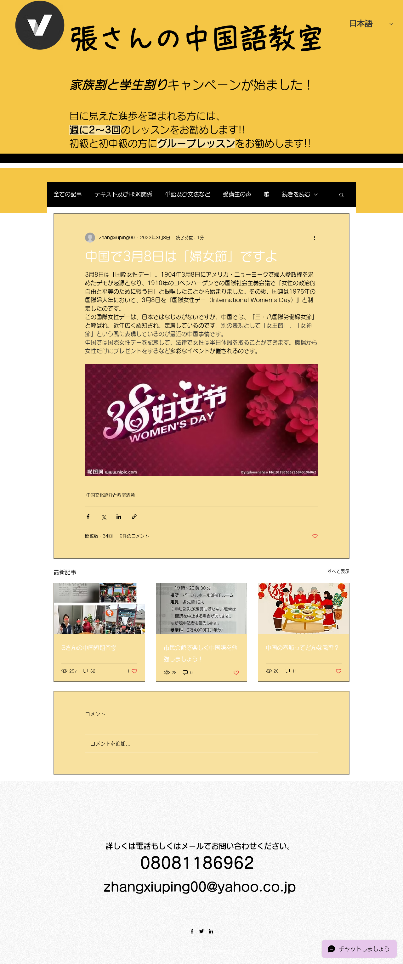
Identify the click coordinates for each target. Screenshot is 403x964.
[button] (341, 194)
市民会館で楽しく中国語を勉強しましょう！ (200, 653)
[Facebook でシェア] (88, 517)
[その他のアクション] (314, 237)
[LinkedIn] (211, 931)
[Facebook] (192, 931)
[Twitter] (201, 931)
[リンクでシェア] (134, 517)
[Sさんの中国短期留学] (99, 608)
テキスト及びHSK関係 (123, 194)
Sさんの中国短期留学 (88, 648)
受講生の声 (237, 194)
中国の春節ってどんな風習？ (302, 648)
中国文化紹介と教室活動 (110, 495)
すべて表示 (338, 571)
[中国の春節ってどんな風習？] (303, 608)
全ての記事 (68, 194)
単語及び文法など (187, 194)
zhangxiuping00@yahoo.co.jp (200, 887)
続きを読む (296, 194)
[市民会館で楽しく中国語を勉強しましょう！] (201, 608)
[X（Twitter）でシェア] (103, 517)
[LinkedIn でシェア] (119, 517)
